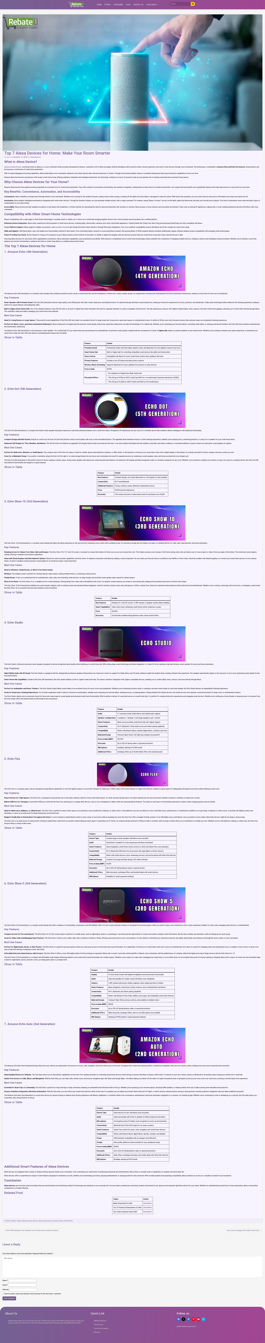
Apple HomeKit (63, 227)
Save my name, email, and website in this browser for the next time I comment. (32, 1294)
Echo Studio (15, 622)
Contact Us (138, 5)
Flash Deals (151, 5)
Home (99, 5)
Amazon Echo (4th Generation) (27, 251)
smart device (68, 1221)
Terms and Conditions (101, 1328)
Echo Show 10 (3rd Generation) (27, 501)
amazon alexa (58, 1221)
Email (5, 1285)
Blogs (14, 1221)
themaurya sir (36, 157)
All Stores (97, 1332)
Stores (107, 5)
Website (5, 1290)
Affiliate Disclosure (100, 1321)
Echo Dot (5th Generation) (24, 389)
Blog (128, 5)
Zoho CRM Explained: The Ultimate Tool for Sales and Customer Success (32, 1230)
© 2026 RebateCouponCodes (186, 1326)
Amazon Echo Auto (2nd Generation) (31, 1024)
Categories (118, 5)
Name (5, 1280)
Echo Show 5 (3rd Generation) (26, 883)
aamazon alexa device (30, 1221)
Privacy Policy (98, 1324)
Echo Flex (13, 758)
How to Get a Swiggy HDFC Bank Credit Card (243, 1230)
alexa (40, 1221)
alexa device (47, 1221)
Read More (147, 1203)
